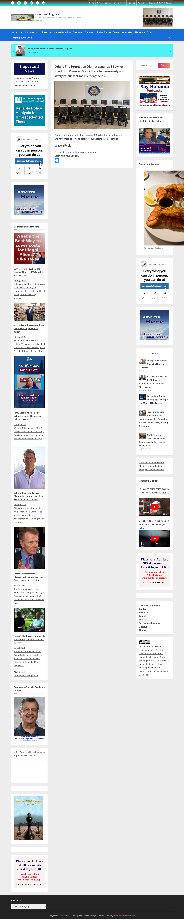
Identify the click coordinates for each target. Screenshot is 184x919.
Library (44, 32)
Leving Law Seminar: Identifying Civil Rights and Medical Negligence (154, 399)
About (15, 32)
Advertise (142, 3)
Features (131, 3)
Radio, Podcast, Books (108, 32)
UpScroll (143, 626)
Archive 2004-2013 (22, 37)
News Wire (127, 32)
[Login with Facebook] (57, 160)
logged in (72, 152)
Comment (89, 32)
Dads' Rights (32, 52)
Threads (143, 630)
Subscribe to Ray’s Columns (160, 3)
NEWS (155, 353)
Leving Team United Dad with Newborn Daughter (49, 48)
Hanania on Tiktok (144, 32)
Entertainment (119, 3)
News (99, 3)
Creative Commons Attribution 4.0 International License (151, 653)
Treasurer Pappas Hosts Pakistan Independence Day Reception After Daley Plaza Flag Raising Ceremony (153, 419)
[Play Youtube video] (154, 507)
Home (91, 3)
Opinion (108, 3)
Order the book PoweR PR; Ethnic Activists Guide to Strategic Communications (151, 466)
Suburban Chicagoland (47, 14)
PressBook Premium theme (124, 916)
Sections (29, 32)
